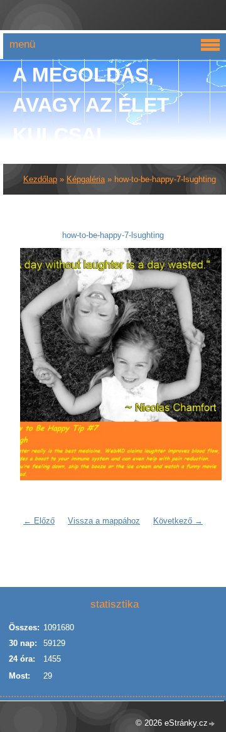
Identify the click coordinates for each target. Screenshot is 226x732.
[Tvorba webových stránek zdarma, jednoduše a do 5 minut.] (212, 724)
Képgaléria (86, 179)
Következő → (178, 520)
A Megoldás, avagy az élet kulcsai (91, 104)
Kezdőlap (40, 179)
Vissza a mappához (104, 520)
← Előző (39, 520)
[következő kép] (189, 364)
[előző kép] (37, 364)
